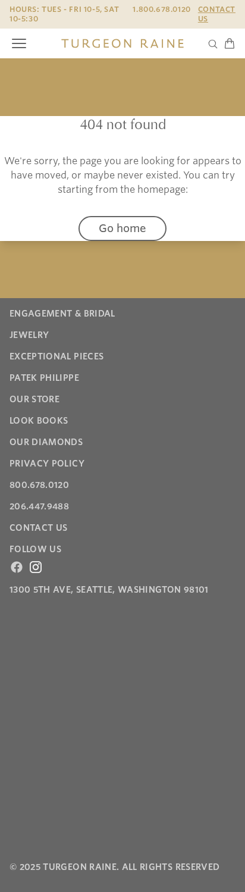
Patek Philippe (44, 378)
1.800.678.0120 (161, 9)
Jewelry (29, 335)
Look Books (39, 420)
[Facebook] (17, 567)
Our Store (34, 399)
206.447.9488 (39, 506)
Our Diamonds (46, 442)
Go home (122, 228)
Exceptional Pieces (56, 356)
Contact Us (216, 14)
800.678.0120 (39, 485)
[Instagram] (36, 567)
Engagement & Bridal (62, 313)
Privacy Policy (47, 463)
